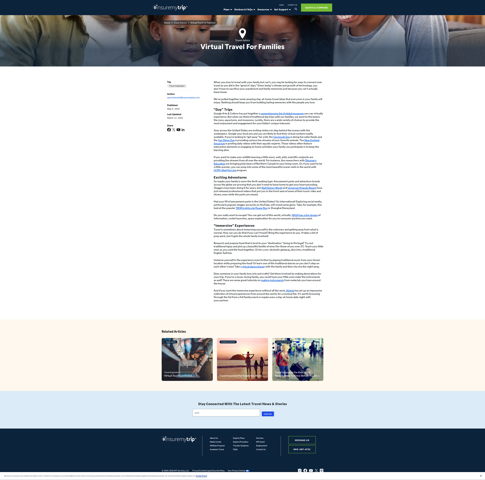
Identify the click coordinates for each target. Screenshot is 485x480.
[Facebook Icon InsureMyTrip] (305, 470)
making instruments (272, 280)
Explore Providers (240, 441)
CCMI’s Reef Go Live (225, 170)
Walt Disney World (271, 187)
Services (259, 438)
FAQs (235, 449)
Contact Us (292, 5)
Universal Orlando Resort (302, 187)
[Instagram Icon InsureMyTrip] (299, 470)
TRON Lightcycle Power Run (252, 208)
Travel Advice (180, 22)
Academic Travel (217, 449)
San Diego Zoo (226, 140)
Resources (263, 9)
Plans (226, 9)
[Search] (296, 9)
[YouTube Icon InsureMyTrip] (311, 470)
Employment (261, 445)
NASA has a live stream (305, 215)
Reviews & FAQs (243, 9)
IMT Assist (260, 441)
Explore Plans (239, 438)
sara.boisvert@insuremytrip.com (183, 97)
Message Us (302, 440)
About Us (214, 438)
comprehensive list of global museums (282, 113)
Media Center (215, 441)
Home (167, 22)
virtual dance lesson (253, 266)
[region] (242, 476)
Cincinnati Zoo (281, 136)
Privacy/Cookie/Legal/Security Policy (208, 470)
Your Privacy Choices (237, 470)
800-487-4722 (302, 449)
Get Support (281, 9)
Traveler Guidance (241, 445)
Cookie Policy (201, 476)
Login (281, 5)
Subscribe (268, 414)
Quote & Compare (316, 7)
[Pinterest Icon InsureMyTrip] (321, 470)
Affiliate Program (217, 445)
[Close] (481, 476)
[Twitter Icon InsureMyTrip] (316, 470)
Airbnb (290, 290)
